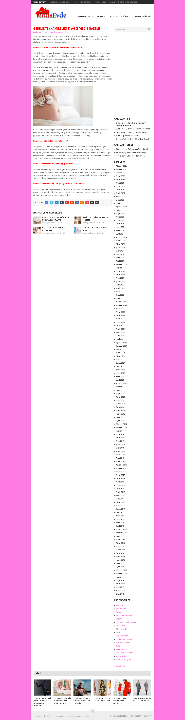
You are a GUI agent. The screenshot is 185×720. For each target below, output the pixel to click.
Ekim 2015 (120, 563)
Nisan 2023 (120, 275)
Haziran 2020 (121, 390)
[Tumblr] (62, 203)
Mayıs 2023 (120, 271)
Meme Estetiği (119, 666)
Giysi (118, 632)
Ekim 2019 (120, 417)
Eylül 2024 (120, 234)
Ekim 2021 (120, 336)
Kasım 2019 (120, 414)
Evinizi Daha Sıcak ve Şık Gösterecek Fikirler (133, 129)
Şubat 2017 (120, 509)
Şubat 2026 (120, 186)
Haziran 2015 (121, 577)
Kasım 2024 (120, 227)
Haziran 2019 (121, 431)
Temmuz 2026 (121, 169)
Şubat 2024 (120, 247)
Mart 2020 (120, 400)
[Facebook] (47, 203)
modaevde (37, 32)
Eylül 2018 (120, 461)
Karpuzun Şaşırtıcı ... (82, 2)
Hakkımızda (135, 716)
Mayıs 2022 (120, 312)
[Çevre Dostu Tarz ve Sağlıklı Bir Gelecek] (102, 687)
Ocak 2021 (120, 366)
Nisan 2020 (120, 397)
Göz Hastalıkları (122, 636)
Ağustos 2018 (121, 465)
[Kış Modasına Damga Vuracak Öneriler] (142, 687)
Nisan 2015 (120, 584)
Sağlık (124, 16)
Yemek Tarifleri (143, 16)
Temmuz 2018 (121, 468)
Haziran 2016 (121, 536)
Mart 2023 (120, 278)
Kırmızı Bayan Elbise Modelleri (127, 156)
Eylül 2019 (120, 421)
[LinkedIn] (57, 203)
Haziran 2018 (121, 472)
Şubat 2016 (120, 550)
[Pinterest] (67, 203)
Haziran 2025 (121, 210)
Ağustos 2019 (121, 424)
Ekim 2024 (120, 230)
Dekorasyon (84, 16)
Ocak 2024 (120, 251)
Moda (100, 16)
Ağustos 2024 (121, 237)
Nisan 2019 (120, 438)
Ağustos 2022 (121, 302)
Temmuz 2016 (121, 533)
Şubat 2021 (120, 363)
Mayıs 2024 (120, 241)
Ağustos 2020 (121, 383)
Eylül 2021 (120, 339)
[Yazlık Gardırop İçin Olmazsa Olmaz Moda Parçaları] (62, 687)
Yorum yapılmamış (48, 223)
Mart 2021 (120, 360)
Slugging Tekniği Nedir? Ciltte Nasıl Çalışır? (132, 139)
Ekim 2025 (120, 200)
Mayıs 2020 (120, 394)
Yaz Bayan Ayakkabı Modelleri (127, 152)
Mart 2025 (120, 217)
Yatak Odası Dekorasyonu (126, 653)
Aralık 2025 (120, 193)
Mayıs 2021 (120, 353)
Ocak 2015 (120, 594)
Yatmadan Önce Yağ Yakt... (106, 2)
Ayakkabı (119, 612)
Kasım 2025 (120, 197)
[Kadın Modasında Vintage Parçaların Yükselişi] (82, 687)
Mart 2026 (120, 183)
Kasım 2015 (120, 560)
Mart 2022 (120, 319)
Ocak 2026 (120, 190)
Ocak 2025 (120, 224)
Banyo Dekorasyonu (124, 615)
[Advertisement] (133, 75)
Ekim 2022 (120, 295)
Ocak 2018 (120, 489)
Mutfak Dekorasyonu (124, 639)
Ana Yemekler (121, 609)
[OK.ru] (82, 203)
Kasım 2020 (120, 373)
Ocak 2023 (120, 285)
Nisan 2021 (120, 356)
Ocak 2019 (120, 448)
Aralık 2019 (120, 411)
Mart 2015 (120, 587)
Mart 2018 (120, 482)
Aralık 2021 (120, 329)
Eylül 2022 (120, 298)
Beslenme (119, 619)
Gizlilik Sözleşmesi (118, 716)
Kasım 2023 (120, 254)
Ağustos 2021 (121, 343)
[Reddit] (72, 203)
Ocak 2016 (120, 553)
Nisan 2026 (120, 180)
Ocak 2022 (120, 326)
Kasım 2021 (120, 332)
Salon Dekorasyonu (123, 649)
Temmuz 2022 (121, 305)
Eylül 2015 (120, 567)
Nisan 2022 (120, 315)
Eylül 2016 (120, 526)
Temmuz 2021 (121, 346)
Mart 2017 (120, 506)
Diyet (112, 16)
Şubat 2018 (120, 485)
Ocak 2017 (120, 512)
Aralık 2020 (120, 370)
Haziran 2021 (121, 349)
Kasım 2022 (120, 292)
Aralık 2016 (120, 516)
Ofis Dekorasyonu (123, 643)
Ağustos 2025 (121, 207)
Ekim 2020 (120, 377)
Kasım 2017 (120, 495)
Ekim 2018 (120, 458)
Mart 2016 (120, 546)
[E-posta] (92, 203)
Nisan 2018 (120, 478)
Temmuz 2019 (121, 427)
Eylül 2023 (120, 261)
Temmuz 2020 (121, 387)
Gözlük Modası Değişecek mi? (127, 149)
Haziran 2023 (121, 268)
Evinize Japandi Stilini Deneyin (127, 136)
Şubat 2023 (120, 281)
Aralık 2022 (120, 288)
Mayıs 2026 (120, 176)
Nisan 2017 (120, 502)
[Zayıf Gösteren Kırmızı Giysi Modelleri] (122, 687)
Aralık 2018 (120, 451)
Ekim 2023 (120, 258)
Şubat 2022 (120, 322)
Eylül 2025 (120, 203)
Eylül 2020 (120, 380)
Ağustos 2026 (121, 166)
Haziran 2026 (121, 173)
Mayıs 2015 (120, 580)
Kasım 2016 (120, 519)
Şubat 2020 (120, 404)
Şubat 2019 (120, 444)
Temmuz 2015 (121, 574)
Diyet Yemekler (121, 629)
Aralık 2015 (120, 557)
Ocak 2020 (120, 407)
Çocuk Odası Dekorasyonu (126, 622)
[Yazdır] (97, 203)
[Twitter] (52, 203)
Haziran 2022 (121, 309)
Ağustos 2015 (121, 570)
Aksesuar (119, 605)
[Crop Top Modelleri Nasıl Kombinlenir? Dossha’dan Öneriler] (42, 687)
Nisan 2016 (120, 543)
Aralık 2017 (120, 492)
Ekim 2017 (120, 499)
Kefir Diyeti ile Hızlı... (129, 2)
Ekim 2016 (120, 523)
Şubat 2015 (120, 591)
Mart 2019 (120, 441)
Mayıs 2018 (120, 475)
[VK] (77, 203)
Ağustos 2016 (121, 529)
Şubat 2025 (120, 220)
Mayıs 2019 (120, 434)
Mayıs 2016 (120, 540)
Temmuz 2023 (121, 264)
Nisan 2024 (120, 244)
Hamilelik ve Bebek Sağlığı (58, 32)
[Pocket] (87, 203)
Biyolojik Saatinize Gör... (60, 2)
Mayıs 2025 (120, 213)
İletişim (148, 716)
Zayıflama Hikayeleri (123, 660)
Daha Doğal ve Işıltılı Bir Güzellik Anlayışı (131, 132)
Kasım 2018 (120, 455)
